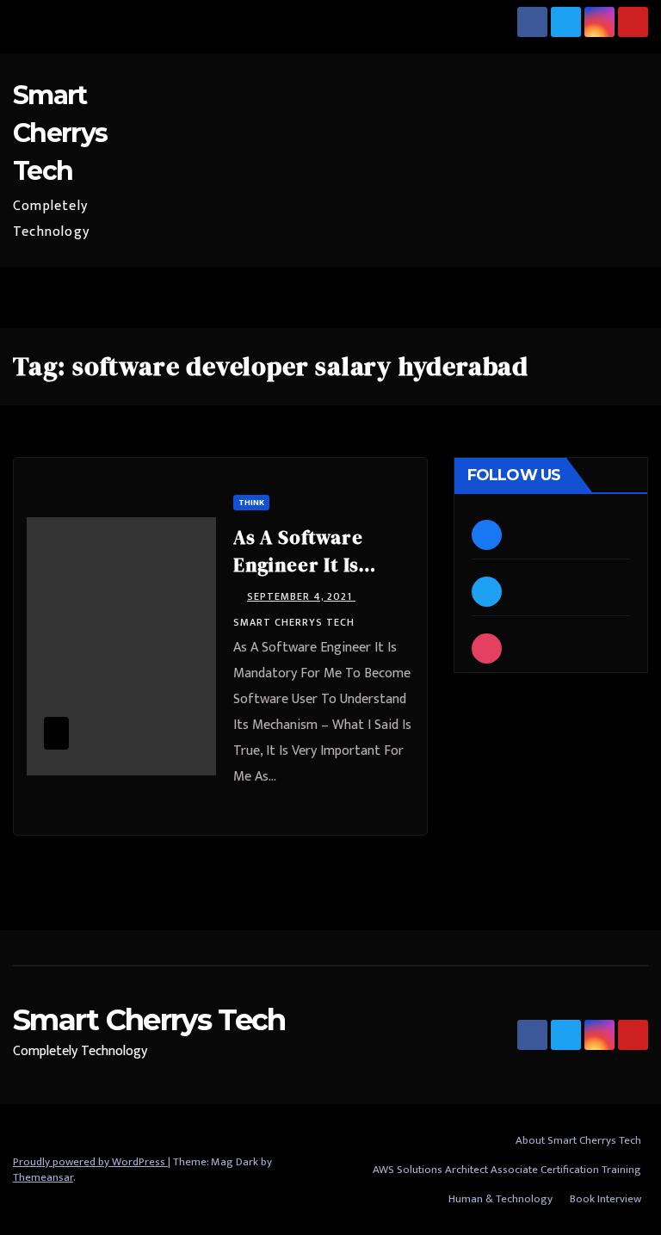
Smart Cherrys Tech (60, 133)
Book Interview (605, 1198)
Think (251, 502)
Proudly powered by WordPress (90, 1161)
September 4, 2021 (301, 596)
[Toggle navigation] (630, 297)
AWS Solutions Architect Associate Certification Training (507, 1169)
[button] (593, 296)
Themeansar (43, 1177)
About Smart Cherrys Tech (578, 1140)
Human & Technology (500, 1198)
